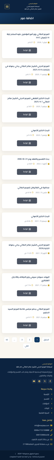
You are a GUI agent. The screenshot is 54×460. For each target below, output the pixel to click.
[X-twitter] (45, 381)
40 (6, 339)
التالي (27, 346)
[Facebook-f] (50, 381)
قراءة (27, 50)
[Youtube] (34, 381)
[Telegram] (39, 381)
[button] (7, 6)
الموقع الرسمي (33, 4)
